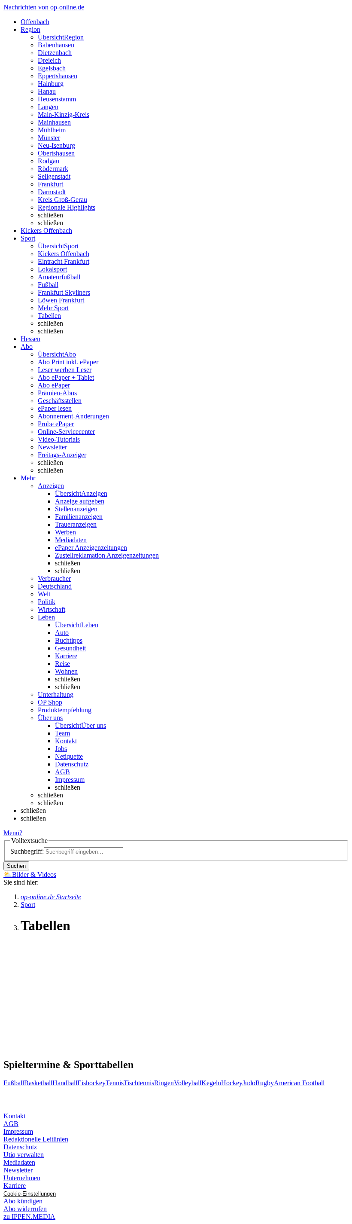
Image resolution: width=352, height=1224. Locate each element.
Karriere (66, 655)
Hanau (47, 91)
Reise (62, 663)
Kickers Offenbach (63, 253)
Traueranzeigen (76, 524)
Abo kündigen (22, 1201)
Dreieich (49, 60)
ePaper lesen (55, 408)
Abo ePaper (54, 385)
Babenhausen (56, 45)
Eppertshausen (57, 75)
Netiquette (69, 756)
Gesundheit (70, 648)
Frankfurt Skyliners (64, 292)
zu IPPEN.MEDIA (29, 1216)
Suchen (16, 866)
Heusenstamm (57, 99)
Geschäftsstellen (60, 400)
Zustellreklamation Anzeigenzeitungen (107, 555)
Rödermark (53, 168)
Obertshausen (56, 153)
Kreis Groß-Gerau (62, 199)
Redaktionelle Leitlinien (35, 1139)
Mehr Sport (53, 307)
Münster (49, 137)
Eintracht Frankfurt (63, 261)
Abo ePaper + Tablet (66, 377)
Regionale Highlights (66, 207)
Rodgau (48, 161)
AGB (62, 771)
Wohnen (66, 671)
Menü (11, 832)
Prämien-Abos (57, 393)
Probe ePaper (56, 423)
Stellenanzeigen (76, 509)
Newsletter (52, 447)
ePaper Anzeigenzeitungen (91, 547)
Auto (62, 632)
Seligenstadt (54, 176)
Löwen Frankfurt (61, 300)
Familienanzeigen (79, 516)
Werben (65, 532)
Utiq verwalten (23, 1154)
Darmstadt (52, 191)
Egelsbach (52, 68)
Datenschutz (71, 764)
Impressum (70, 779)
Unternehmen (21, 1177)
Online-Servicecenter (66, 431)
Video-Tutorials (59, 439)
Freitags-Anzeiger (62, 454)
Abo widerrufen (25, 1208)
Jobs (61, 748)
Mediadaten (71, 539)
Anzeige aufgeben (79, 501)
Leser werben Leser (64, 369)
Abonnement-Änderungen (73, 416)
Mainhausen (54, 122)
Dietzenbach (55, 52)
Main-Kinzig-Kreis (63, 114)
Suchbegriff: (27, 851)
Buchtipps (68, 640)
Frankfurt (50, 184)
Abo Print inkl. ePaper (68, 362)
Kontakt (66, 741)
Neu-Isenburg (56, 145)
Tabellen (49, 315)
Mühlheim (52, 130)
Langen (48, 106)
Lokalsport (52, 269)
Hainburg (51, 83)
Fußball (48, 284)
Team (62, 733)
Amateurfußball (59, 277)
